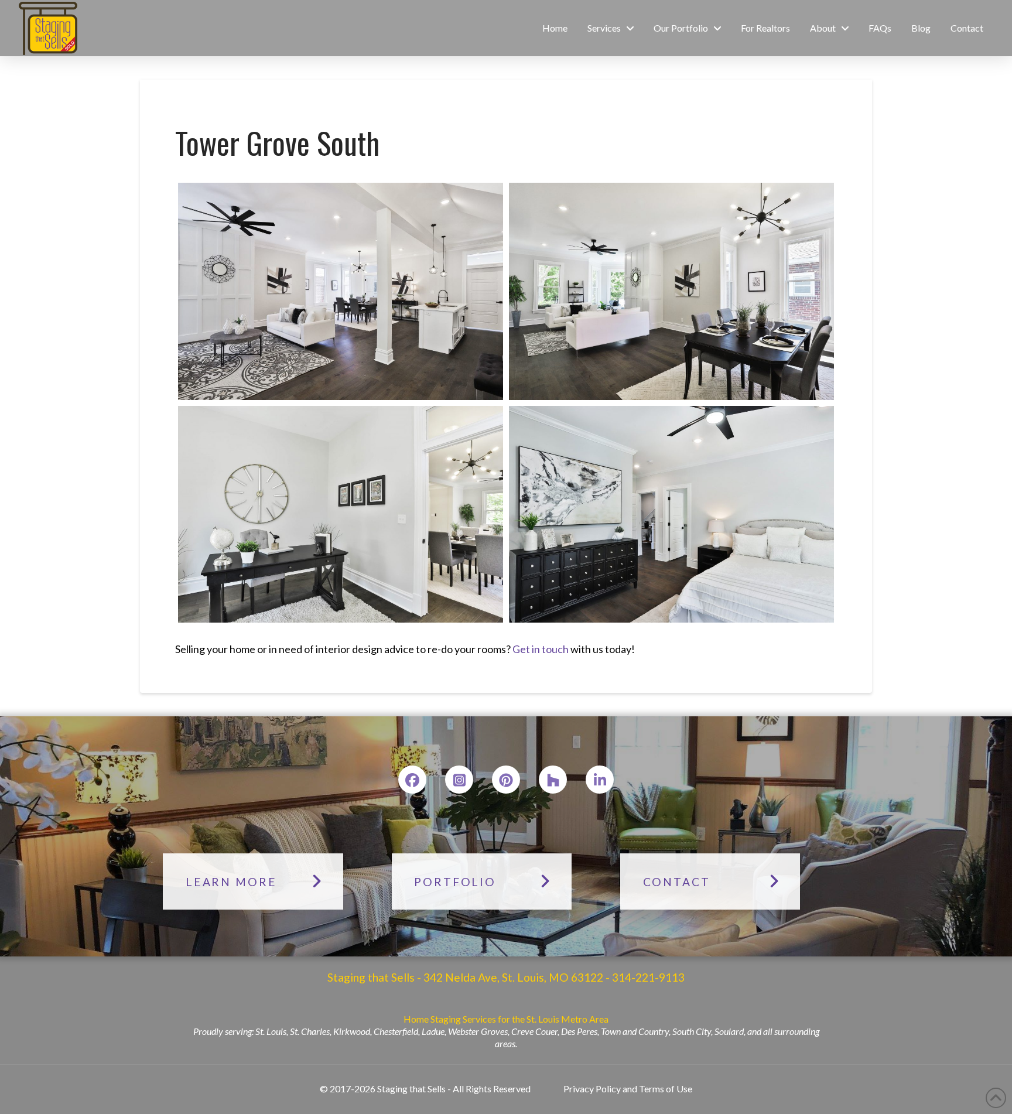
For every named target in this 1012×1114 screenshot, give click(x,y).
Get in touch (540, 649)
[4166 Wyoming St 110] (340, 514)
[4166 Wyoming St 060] (671, 291)
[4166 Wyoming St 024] (340, 291)
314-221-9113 (647, 977)
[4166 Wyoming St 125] (671, 514)
